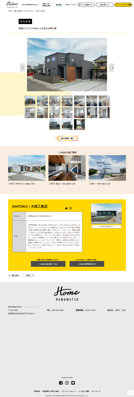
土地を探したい (105, 5)
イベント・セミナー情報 (123, 5)
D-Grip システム (83, 395)
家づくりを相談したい (86, 5)
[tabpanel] (67, 64)
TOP (10, 11)
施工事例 (58, 4)
